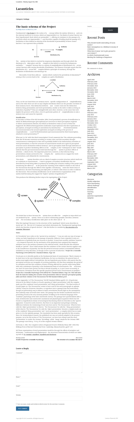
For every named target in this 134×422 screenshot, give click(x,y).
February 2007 (92, 154)
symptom (90, 198)
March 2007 (91, 152)
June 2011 (90, 145)
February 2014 (92, 117)
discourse (90, 179)
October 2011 (91, 139)
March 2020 (91, 98)
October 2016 (91, 102)
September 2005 (92, 162)
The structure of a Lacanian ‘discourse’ (69, 338)
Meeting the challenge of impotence (99, 57)
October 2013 (91, 125)
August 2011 (91, 141)
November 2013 (92, 123)
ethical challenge (93, 185)
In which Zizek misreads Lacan (98, 55)
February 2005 (92, 166)
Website (18, 395)
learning (90, 191)
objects (89, 194)
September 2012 (92, 129)
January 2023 (91, 88)
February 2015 (92, 112)
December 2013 (92, 121)
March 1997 (91, 168)
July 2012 (90, 131)
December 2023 (92, 86)
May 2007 (90, 147)
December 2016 (92, 100)
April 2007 (90, 150)
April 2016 (90, 108)
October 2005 (91, 160)
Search (89, 26)
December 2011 (92, 137)
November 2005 (92, 158)
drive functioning (93, 183)
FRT (117, 418)
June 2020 (90, 94)
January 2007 (91, 156)
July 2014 (90, 114)
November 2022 (92, 90)
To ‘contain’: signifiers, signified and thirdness (40, 334)
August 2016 (91, 104)
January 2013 (91, 127)
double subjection (93, 181)
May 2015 (90, 110)
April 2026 (90, 79)
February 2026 (92, 81)
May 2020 (90, 96)
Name (18, 377)
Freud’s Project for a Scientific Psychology (30, 338)
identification (92, 187)
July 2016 (90, 106)
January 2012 (91, 135)
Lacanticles (24, 9)
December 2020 (92, 92)
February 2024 (92, 84)
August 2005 (91, 164)
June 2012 (90, 133)
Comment (19, 353)
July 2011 (90, 143)
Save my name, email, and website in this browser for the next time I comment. (41, 404)
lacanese (90, 189)
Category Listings (22, 19)
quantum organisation (95, 196)
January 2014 (91, 119)
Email (18, 386)
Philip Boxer (22, 29)
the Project (31, 33)
